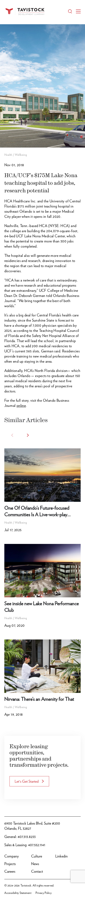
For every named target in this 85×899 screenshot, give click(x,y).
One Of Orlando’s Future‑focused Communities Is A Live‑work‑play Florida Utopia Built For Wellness (36, 514)
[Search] (70, 11)
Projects (10, 864)
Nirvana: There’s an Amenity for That (39, 699)
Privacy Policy (43, 892)
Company (11, 856)
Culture (36, 856)
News (35, 864)
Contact (37, 871)
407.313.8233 (27, 836)
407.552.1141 (36, 845)
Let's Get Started (27, 781)
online (21, 405)
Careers (9, 871)
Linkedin (61, 856)
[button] (28, 435)
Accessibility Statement (17, 892)
